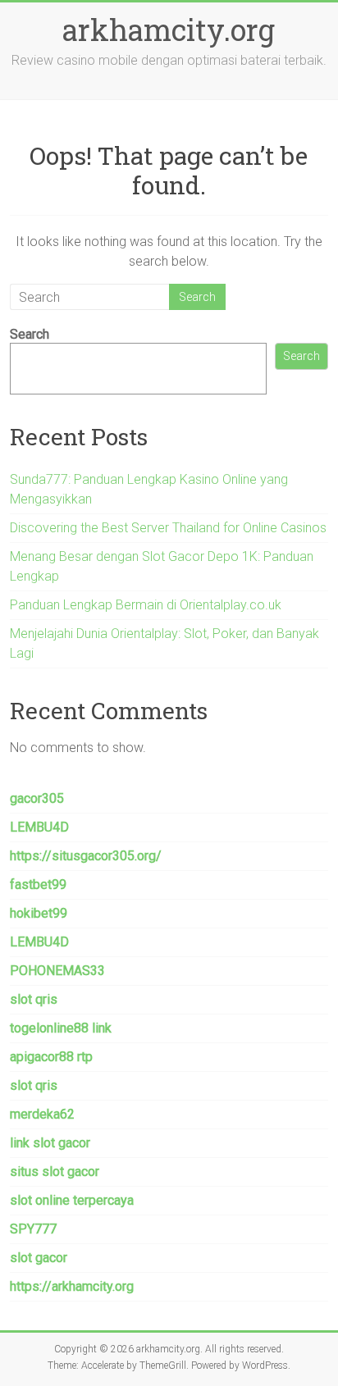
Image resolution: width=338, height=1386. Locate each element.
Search (29, 334)
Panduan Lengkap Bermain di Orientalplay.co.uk (145, 605)
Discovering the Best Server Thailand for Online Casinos (168, 528)
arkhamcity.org (168, 29)
